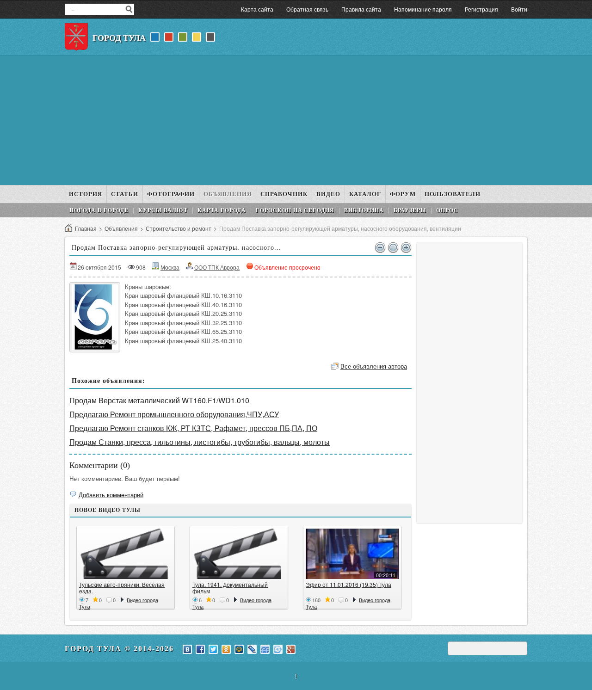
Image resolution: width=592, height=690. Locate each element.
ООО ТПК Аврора (217, 267)
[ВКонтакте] (187, 649)
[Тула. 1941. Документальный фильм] (238, 554)
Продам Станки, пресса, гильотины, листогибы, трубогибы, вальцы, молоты (199, 442)
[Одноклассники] (226, 649)
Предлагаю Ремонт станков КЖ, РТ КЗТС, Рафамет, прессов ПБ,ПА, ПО (193, 428)
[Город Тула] (76, 37)
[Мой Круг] (278, 649)
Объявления (121, 228)
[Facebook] (200, 649)
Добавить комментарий (111, 494)
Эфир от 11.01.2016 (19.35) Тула (348, 584)
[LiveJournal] (252, 649)
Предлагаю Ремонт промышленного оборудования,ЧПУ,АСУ (174, 414)
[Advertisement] (296, 120)
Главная (86, 228)
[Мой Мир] (239, 649)
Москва (169, 267)
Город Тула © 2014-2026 (119, 649)
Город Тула (119, 38)
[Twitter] (213, 649)
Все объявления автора (373, 366)
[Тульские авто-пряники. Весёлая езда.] (125, 554)
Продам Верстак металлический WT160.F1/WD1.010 (159, 400)
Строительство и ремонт (178, 228)
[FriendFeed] (265, 649)
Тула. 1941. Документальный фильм (230, 587)
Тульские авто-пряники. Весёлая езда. (122, 587)
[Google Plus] (291, 649)
